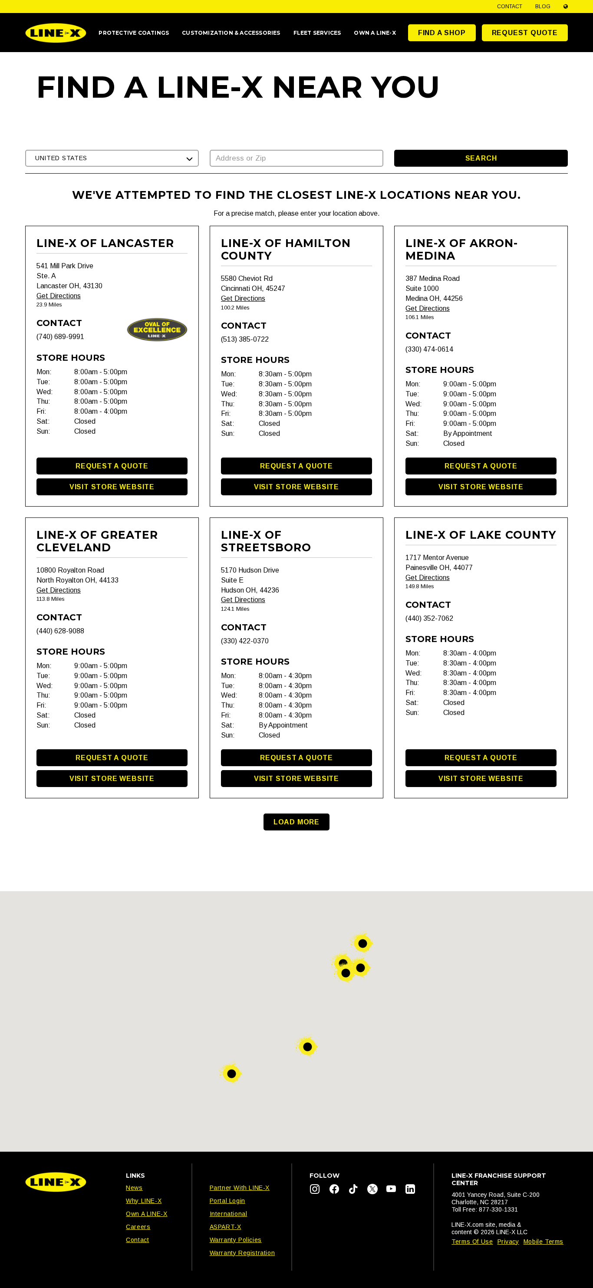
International (228, 1213)
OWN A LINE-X (374, 33)
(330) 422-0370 (245, 641)
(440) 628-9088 (60, 631)
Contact (509, 6)
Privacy (508, 1241)
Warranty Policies (236, 1239)
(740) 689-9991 (60, 336)
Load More (296, 822)
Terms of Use (472, 1241)
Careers (138, 1226)
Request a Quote (112, 466)
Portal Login (227, 1200)
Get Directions (58, 296)
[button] (112, 158)
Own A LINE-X (146, 1213)
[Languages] (565, 6)
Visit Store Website (112, 487)
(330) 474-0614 (429, 349)
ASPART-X (225, 1226)
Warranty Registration (242, 1252)
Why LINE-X (143, 1200)
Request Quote (525, 32)
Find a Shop (442, 32)
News (134, 1187)
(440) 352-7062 (429, 618)
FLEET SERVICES (317, 33)
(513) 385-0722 (245, 339)
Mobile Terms (543, 1241)
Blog (542, 6)
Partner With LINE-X (240, 1187)
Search (481, 158)
